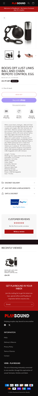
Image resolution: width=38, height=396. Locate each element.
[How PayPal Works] (19, 204)
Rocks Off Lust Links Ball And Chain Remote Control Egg (11, 271)
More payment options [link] (19, 105)
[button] (4, 3)
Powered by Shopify (24, 392)
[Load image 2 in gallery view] (19, 55)
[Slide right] (36, 55)
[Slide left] (2, 55)
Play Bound (16, 392)
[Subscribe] (31, 304)
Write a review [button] (19, 232)
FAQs (5, 337)
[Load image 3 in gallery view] (28, 55)
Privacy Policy (8, 347)
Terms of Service (9, 351)
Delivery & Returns (10, 342)
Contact (6, 356)
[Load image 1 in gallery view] (9, 55)
